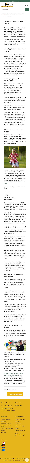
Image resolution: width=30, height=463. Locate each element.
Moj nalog (3, 432)
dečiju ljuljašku (12, 139)
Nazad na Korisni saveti (16, 394)
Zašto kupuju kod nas (6, 423)
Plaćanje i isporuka (19, 435)
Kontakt (3, 430)
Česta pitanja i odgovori (7, 428)
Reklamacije (18, 423)
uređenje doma (7, 16)
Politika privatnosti (19, 434)
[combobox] (15, 9)
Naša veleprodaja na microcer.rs (15, 1)
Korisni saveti (5, 14)
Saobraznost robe (19, 425)
